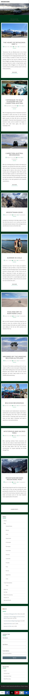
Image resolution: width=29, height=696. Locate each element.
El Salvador (8, 542)
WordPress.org (7, 678)
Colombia (8, 558)
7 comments (22, 482)
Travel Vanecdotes (8, 582)
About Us (6, 589)
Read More (15, 72)
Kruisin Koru (5, 2)
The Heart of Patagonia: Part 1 (14, 43)
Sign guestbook (7, 600)
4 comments (22, 360)
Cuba (7, 534)
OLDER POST (14, 509)
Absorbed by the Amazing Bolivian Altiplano (14, 357)
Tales (7, 585)
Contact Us (6, 597)
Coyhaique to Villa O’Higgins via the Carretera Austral (14, 101)
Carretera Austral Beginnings (14, 154)
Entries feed (6, 673)
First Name (5, 638)
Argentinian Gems (14, 212)
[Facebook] (7, 692)
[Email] (21, 692)
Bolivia (7, 570)
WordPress (17, 686)
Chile (7, 578)
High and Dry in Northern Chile (14, 312)
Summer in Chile (14, 258)
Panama (8, 554)
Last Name (5, 644)
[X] (12, 692)
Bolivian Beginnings (14, 403)
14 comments (22, 435)
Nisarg (26, 686)
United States (9, 526)
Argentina (8, 574)
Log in (5, 670)
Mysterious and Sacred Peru (14, 432)
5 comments (22, 46)
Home (5, 520)
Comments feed (7, 676)
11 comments (22, 405)
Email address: (6, 650)
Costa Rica (8, 550)
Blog (5, 523)
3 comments (22, 214)
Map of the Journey (8, 594)
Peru (7, 566)
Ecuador (7, 562)
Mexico (7, 530)
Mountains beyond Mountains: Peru (14, 478)
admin (16, 46)
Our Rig (5, 592)
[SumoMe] (26, 692)
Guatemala (8, 538)
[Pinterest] (16, 692)
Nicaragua (8, 546)
